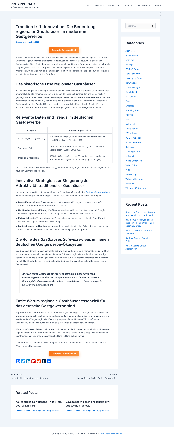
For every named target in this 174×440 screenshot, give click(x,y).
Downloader (144, 5)
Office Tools (131, 133)
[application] (118, 5)
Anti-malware (131, 55)
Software (112, 5)
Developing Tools (133, 78)
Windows (99, 5)
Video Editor (131, 165)
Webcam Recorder (134, 179)
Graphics (129, 105)
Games (128, 101)
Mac (89, 5)
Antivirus (129, 60)
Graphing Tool (132, 110)
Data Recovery (132, 73)
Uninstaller (130, 156)
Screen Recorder (133, 142)
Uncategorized (38, 410)
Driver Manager (132, 87)
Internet (157, 5)
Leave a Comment (23, 410)
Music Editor (131, 128)
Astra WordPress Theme (110, 433)
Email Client (131, 92)
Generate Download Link (64, 50)
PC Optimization (133, 138)
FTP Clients (130, 96)
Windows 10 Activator (136, 188)
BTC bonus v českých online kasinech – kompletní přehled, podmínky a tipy (139, 222)
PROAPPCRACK (23, 4)
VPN (127, 170)
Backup (129, 64)
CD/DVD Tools (132, 69)
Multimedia (129, 5)
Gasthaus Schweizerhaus (98, 192)
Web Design (131, 174)
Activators (130, 50)
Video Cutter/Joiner (134, 160)
